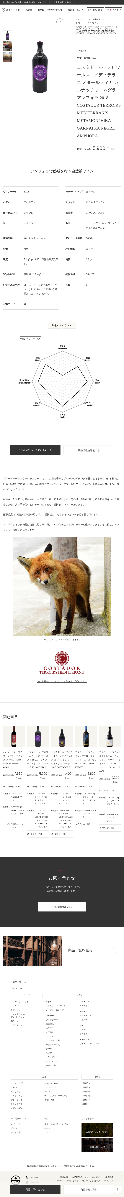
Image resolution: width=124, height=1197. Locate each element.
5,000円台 (86, 1100)
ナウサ (49, 1049)
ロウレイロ (49, 1100)
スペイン (83, 1011)
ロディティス (50, 1087)
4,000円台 (86, 1096)
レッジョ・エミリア (55, 1010)
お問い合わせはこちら (62, 906)
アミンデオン (52, 1020)
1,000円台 (86, 1083)
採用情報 (71, 10)
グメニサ (50, 1036)
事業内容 (41, 10)
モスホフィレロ (51, 1083)
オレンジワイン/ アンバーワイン (18, 1015)
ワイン (78, 23)
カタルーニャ (85, 1015)
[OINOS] (113, 9)
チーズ (47, 1128)
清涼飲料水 (16, 1132)
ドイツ (82, 1025)
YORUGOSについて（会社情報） (87, 1177)
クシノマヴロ (17, 1104)
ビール (14, 1128)
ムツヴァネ (16, 1091)
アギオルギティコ (18, 1108)
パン (46, 1132)
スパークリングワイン (20, 1001)
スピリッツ (16, 1124)
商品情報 (96, 19)
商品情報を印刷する (89, 450)
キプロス (50, 1032)
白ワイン (15, 1006)
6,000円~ (86, 1104)
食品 (46, 1119)
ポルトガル (84, 1039)
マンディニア (52, 1061)
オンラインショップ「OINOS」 (96, 1181)
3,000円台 (86, 1091)
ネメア (49, 1053)
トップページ (80, 19)
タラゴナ (83, 1020)
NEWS (60, 1181)
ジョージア (84, 1001)
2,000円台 (86, 1087)
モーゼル (83, 1034)
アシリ (47, 1091)
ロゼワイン (16, 1010)
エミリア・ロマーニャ (56, 1006)
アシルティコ (17, 1100)
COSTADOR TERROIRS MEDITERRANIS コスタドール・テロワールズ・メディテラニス (41, 818)
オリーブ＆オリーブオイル (56, 1124)
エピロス (50, 1024)
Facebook (33, 1177)
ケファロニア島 (53, 1040)
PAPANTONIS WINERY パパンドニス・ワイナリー (17, 812)
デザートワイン (17, 1025)
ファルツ (83, 1029)
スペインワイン (94, 23)
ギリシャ (50, 1015)
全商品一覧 (16, 982)
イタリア (50, 1001)
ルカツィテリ (17, 1096)
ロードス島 (51, 1065)
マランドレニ (52, 1057)
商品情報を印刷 (88, 1189)
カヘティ (83, 1006)
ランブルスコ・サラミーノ (56, 1096)
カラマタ (50, 1028)
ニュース (80, 10)
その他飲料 (16, 1119)
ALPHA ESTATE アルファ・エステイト (89, 813)
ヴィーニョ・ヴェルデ (89, 1043)
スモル (14, 1087)
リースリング (17, 1083)
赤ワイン (15, 1021)
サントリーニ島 (53, 1045)
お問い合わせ (72, 1181)
